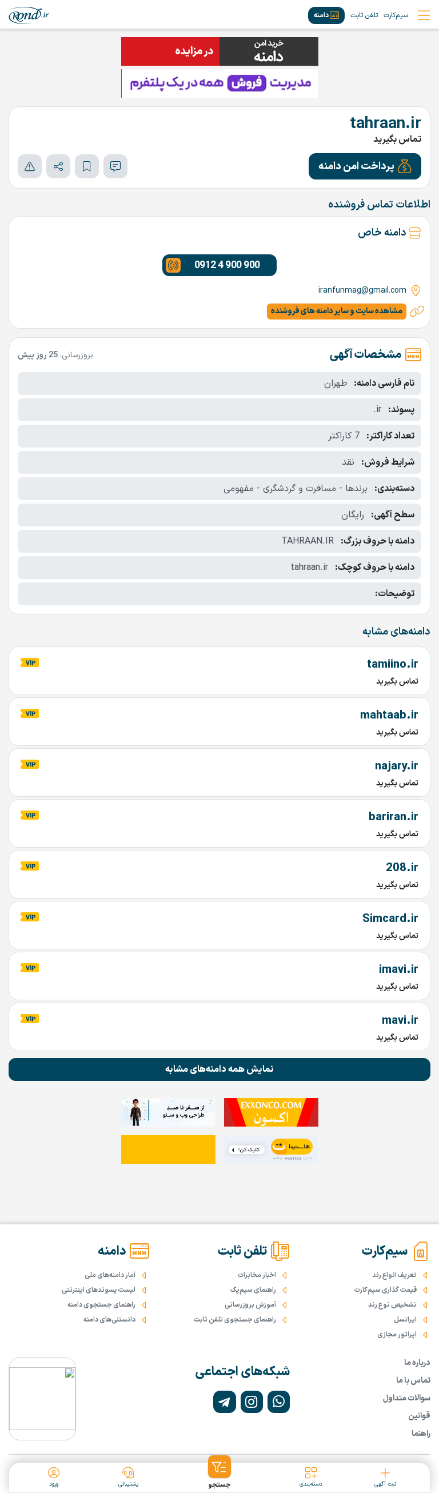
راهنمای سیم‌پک (253, 1290)
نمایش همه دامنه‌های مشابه (219, 1069)
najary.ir (396, 766)
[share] (58, 166)
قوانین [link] (419, 1416)
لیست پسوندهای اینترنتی (98, 1290)
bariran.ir (393, 817)
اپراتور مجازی (397, 1335)
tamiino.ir (392, 664)
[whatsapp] (279, 1402)
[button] (365, 166)
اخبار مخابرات (257, 1275)
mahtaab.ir (389, 715)
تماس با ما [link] (413, 1381)
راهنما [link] (421, 1434)
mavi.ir (400, 1020)
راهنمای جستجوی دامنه (101, 1305)
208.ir (402, 868)
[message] (115, 166)
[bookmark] (87, 166)
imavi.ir (398, 970)
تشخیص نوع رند (392, 1305)
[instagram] (252, 1402)
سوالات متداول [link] (406, 1398)
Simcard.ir (390, 919)
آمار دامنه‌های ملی (110, 1275)
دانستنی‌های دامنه (109, 1320)
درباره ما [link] (417, 1363)
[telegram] (224, 1402)
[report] (30, 166)
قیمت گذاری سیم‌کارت (385, 1290)
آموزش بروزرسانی (250, 1305)
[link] (29, 15)
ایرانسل (405, 1320)
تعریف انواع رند (394, 1275)
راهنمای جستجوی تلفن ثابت (235, 1320)
